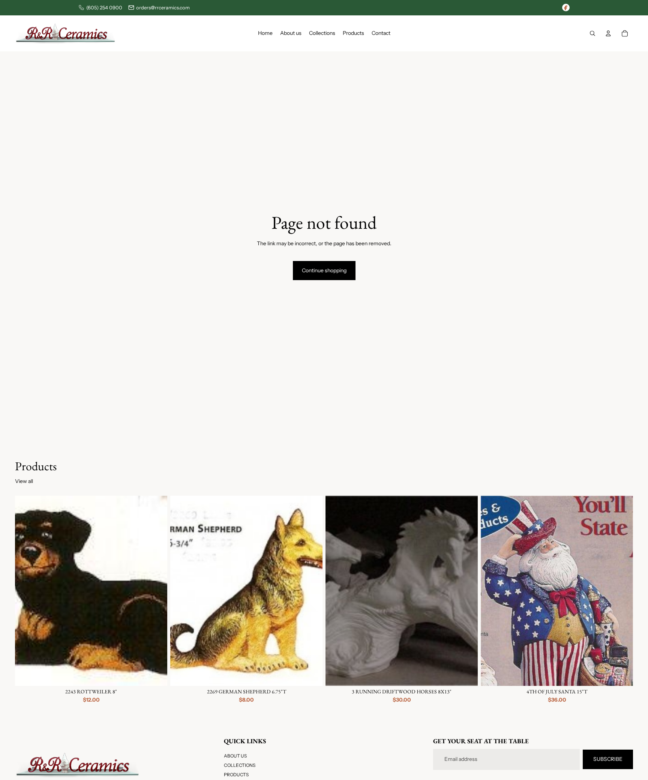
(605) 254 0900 (104, 7)
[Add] (155, 674)
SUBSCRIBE (607, 759)
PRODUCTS (236, 775)
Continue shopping (324, 270)
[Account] (608, 33)
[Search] (592, 33)
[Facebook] (566, 7)
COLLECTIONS (239, 765)
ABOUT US (235, 756)
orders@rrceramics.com (163, 7)
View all (24, 481)
